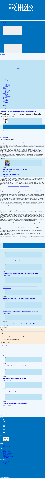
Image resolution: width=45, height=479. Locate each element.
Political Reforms (8, 96)
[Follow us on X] (4, 421)
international (7, 72)
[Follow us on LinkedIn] (4, 424)
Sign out (4, 58)
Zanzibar (4, 88)
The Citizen (5, 469)
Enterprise (6, 80)
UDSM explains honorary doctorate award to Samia (12, 208)
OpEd (4, 82)
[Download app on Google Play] (6, 438)
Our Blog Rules (5, 457)
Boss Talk (6, 81)
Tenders (6, 100)
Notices (6, 99)
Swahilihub (5, 474)
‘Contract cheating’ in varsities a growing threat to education (18, 186)
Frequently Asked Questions (7, 446)
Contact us (4, 450)
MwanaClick (6, 1)
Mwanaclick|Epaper (6, 451)
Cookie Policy (5, 463)
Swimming (7, 77)
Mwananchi (5, 470)
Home (4, 21)
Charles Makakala (5, 137)
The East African (6, 473)
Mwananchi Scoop (6, 471)
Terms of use (5, 455)
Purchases (4, 57)
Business (4, 78)
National (6, 71)
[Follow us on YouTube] (4, 427)
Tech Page (6, 92)
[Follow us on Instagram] (4, 433)
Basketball (6, 75)
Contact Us (5, 445)
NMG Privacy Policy (6, 454)
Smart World (7, 95)
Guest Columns (5, 24)
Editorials (4, 22)
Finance (6, 79)
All (1, 415)
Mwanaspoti (5, 472)
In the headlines (4, 345)
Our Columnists (5, 23)
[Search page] (8, 19)
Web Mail (4, 452)
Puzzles (4, 87)
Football (6, 74)
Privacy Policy (5, 462)
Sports (4, 73)
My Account (2, 54)
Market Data (5, 97)
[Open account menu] (13, 48)
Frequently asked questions (7, 453)
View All (2, 355)
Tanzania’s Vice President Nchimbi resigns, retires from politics (18, 111)
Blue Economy (7, 90)
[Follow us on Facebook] (4, 430)
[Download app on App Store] (6, 441)
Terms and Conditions (6, 461)
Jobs (3, 98)
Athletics (6, 76)
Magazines (4, 93)
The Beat (6, 94)
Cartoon (4, 25)
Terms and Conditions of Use (8, 456)
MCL (1, 1)
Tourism (6, 89)
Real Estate (7, 91)
